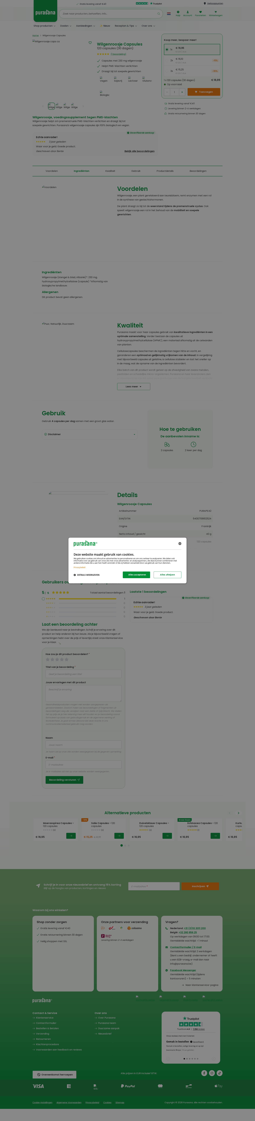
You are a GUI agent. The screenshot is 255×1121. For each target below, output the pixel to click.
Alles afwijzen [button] (167, 574)
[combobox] (179, 543)
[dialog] (127, 560)
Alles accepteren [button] (137, 574)
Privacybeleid (79, 567)
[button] (86, 574)
